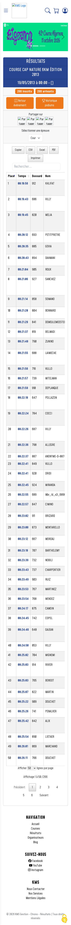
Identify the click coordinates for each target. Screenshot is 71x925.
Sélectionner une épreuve (35, 131)
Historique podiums (51, 103)
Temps (22, 176)
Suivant (44, 795)
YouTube (37, 865)
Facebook (37, 861)
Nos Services (35, 893)
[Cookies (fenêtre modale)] (64, 918)
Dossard (37, 176)
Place (11, 176)
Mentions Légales (35, 898)
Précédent (19, 787)
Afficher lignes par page (35, 768)
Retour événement (20, 103)
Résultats (35, 833)
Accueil (35, 824)
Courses (35, 829)
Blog (35, 842)
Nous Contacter (35, 889)
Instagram (37, 870)
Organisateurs (36, 838)
